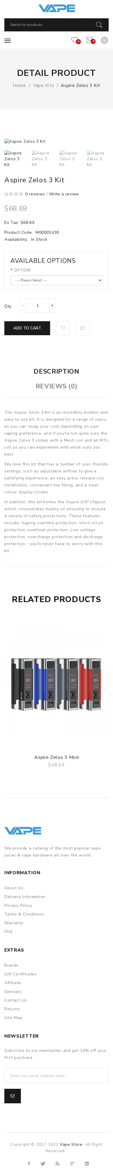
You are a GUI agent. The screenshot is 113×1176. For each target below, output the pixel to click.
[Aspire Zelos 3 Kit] (15, 159)
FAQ (8, 931)
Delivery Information (24, 897)
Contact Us (15, 1000)
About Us (13, 888)
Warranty (13, 923)
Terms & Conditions (24, 914)
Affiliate (12, 983)
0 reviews (35, 194)
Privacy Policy (18, 905)
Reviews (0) (57, 386)
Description (56, 371)
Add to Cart (27, 328)
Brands (11, 965)
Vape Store (71, 1144)
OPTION (22, 270)
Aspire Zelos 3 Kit (80, 85)
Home (19, 85)
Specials (13, 991)
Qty (8, 306)
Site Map (13, 1017)
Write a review (64, 194)
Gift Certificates (20, 974)
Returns (12, 1009)
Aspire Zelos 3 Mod (56, 757)
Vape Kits (43, 85)
